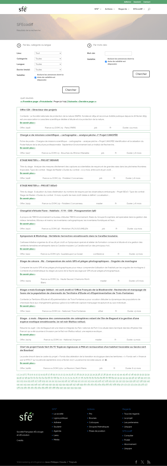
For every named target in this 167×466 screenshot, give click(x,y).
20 (56, 374)
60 (31, 378)
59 (29, 378)
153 (60, 384)
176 (142, 384)
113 (56, 381)
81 (90, 378)
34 (94, 374)
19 (54, 374)
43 (118, 374)
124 (92, 381)
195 (79, 388)
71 (63, 378)
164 (99, 384)
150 (50, 384)
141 (18, 384)
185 (42, 388)
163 (95, 384)
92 (121, 378)
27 (75, 374)
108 (39, 381)
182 (32, 388)
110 (47, 381)
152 (57, 384)
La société (58, 414)
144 (28, 384)
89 (112, 378)
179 (21, 388)
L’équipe (128, 427)
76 (76, 378)
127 (103, 381)
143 (24, 384)
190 (61, 388)
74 (71, 378)
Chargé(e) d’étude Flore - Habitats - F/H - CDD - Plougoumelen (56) (58, 210)
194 (75, 388)
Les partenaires (131, 422)
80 (87, 378)
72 (66, 378)
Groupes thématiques (99, 427)
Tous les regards (131, 414)
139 (144, 381)
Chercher (70, 89)
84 (98, 378)
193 (72, 388)
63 (40, 378)
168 (114, 384)
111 (50, 381)
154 (63, 384)
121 (82, 381)
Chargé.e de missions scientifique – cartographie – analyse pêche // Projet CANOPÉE (69, 135)
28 (78, 374)
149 (46, 384)
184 (39, 388)
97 (136, 378)
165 (103, 384)
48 (132, 374)
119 (75, 381)
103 (21, 381)
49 (135, 374)
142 (21, 384)
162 (92, 384)
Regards (122, 9)
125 (96, 381)
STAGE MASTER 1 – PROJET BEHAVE (39, 160)
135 (130, 381)
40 (110, 374)
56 (20, 378)
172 (128, 384)
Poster (127, 440)
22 (62, 374)
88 (110, 378)
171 (125, 384)
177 (146, 384)
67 (52, 378)
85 (101, 378)
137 (137, 381)
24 (67, 374)
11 (34, 374)
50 (138, 374)
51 (141, 374)
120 (79, 381)
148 (43, 384)
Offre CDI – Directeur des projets (38, 109)
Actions (108, 9)
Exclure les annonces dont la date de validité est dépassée (50, 77)
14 (42, 374)
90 (115, 378)
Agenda (57, 431)
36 (99, 374)
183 (35, 388)
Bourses (92, 418)
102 (18, 381)
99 (142, 378)
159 (81, 384)
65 (46, 378)
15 (44, 374)
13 (39, 374)
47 (129, 374)
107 (36, 381)
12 (37, 374)
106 (32, 381)
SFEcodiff (137, 9)
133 (123, 381)
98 (139, 378)
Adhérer (127, 2)
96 (133, 378)
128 (106, 381)
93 (124, 378)
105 (28, 381)
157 (74, 384)
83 (95, 378)
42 (115, 374)
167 (110, 384)
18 (51, 374)
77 (79, 378)
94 (127, 378)
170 (122, 384)
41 (113, 374)
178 (18, 388)
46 (126, 374)
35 (96, 374)
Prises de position (97, 431)
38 (104, 374)
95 (130, 378)
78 (82, 378)
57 (23, 378)
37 (102, 374)
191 (65, 388)
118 (72, 381)
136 (134, 381)
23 (64, 374)
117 (69, 381)
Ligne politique (61, 418)
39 (107, 374)
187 (50, 388)
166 (107, 384)
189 (57, 388)
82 (93, 378)
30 (83, 374)
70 (61, 378)
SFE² (96, 9)
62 (37, 378)
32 (88, 374)
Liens (56, 435)
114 (59, 381)
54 (148, 374)
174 (135, 384)
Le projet (128, 418)
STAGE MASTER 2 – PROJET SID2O (38, 185)
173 (132, 384)
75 (74, 378)
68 (55, 378)
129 (110, 381)
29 (80, 374)
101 (148, 378)
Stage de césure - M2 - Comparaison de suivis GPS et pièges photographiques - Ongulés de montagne (78, 261)
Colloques (94, 422)
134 (127, 381)
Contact (146, 2)
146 (35, 384)
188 (53, 388)
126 (99, 381)
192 (68, 388)
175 (139, 384)
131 (117, 381)
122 (85, 381)
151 (53, 384)
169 (118, 384)
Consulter (128, 435)
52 (143, 374)
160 (85, 384)
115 (62, 381)
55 (18, 378)
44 (121, 374)
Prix (90, 414)
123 (89, 381)
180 (25, 388)
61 (34, 378)
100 (145, 378)
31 (86, 374)
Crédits (20, 440)
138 (141, 381)
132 (120, 381)
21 (59, 374)
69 (58, 378)
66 (49, 378)
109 (43, 381)
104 (25, 381)
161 (88, 384)
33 (91, 374)
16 (46, 374)
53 (146, 374)
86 (104, 378)
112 (53, 381)
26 (72, 374)
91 (118, 378)
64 (43, 378)
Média (56, 439)
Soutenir (137, 2)
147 (39, 384)
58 (26, 378)
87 (107, 378)
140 (148, 381)
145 (32, 384)
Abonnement (130, 444)
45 (124, 374)
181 (29, 388)
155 (67, 384)
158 (77, 384)
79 (85, 378)
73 (68, 378)
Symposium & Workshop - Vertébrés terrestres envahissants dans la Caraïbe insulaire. (69, 236)
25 (69, 374)
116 (65, 381)
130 (113, 381)
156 (70, 384)
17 (49, 374)
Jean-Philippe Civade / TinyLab (61, 462)
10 (32, 374)
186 (46, 388)
